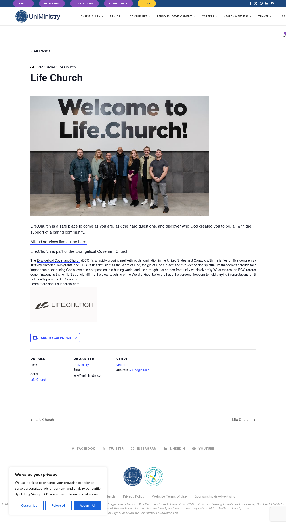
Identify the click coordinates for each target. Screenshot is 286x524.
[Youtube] (272, 3)
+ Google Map (139, 370)
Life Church (38, 379)
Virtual (120, 364)
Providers (52, 3)
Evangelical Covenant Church (58, 260)
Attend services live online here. (58, 241)
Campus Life (138, 16)
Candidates (84, 3)
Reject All (58, 505)
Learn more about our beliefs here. (55, 283)
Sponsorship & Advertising (215, 496)
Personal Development (174, 16)
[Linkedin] (266, 3)
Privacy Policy (133, 496)
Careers (208, 16)
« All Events (40, 50)
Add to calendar (56, 337)
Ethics (115, 16)
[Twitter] (255, 3)
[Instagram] (261, 3)
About (23, 3)
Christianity (90, 16)
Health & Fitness (236, 16)
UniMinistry (81, 364)
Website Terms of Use (169, 496)
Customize (29, 505)
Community (118, 3)
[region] (58, 491)
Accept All (87, 505)
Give (146, 3)
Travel (263, 16)
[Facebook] (250, 3)
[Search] (284, 16)
